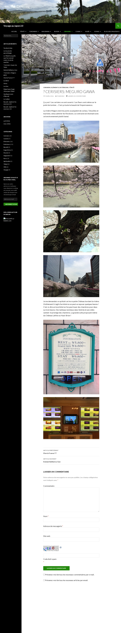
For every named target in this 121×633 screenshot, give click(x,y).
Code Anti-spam (49, 559)
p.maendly (60, 96)
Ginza (5, 83)
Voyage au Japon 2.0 (13, 26)
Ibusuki (56, 31)
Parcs (5, 158)
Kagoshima (45, 31)
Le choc (6, 86)
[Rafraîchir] (60, 547)
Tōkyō (22, 31)
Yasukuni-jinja (8, 48)
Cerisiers (67, 31)
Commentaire (48, 486)
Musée (87, 31)
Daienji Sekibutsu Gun (52, 460)
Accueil (14, 31)
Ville (5, 167)
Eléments (55, 87)
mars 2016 (7, 124)
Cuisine (78, 31)
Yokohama (33, 31)
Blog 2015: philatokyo (111, 31)
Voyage (96, 31)
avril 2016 (7, 121)
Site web (46, 536)
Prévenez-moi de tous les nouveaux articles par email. (66, 580)
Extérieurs (63, 87)
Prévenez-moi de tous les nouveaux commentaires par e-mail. (69, 574)
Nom (46, 516)
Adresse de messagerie (53, 526)
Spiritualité (7, 161)
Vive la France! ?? (50, 451)
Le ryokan (7, 99)
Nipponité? (7, 156)
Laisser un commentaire (77, 96)
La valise (6, 80)
